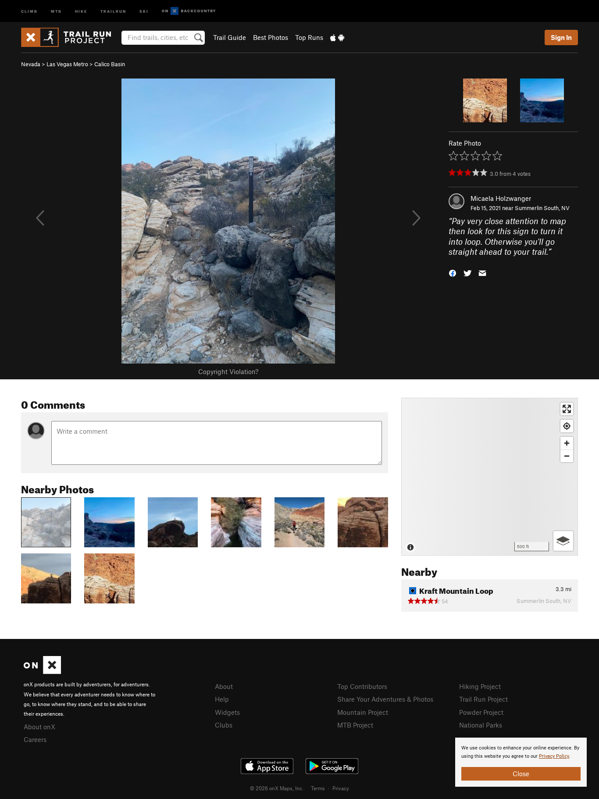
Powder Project (481, 712)
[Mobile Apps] (337, 37)
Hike (81, 11)
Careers (35, 739)
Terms (318, 788)
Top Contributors (362, 686)
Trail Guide (229, 37)
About (224, 686)
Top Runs (309, 37)
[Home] (70, 37)
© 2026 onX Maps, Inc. (276, 788)
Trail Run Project (483, 699)
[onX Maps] (42, 671)
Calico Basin (109, 64)
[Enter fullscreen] (566, 409)
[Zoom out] (566, 455)
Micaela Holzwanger (501, 198)
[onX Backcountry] (188, 11)
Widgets (227, 712)
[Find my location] (566, 426)
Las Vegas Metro (67, 64)
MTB (56, 11)
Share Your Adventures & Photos (385, 699)
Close (521, 774)
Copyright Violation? (228, 371)
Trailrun (113, 11)
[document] (521, 762)
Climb (29, 11)
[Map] (490, 476)
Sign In (561, 37)
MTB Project (355, 725)
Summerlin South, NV (542, 207)
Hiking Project (480, 686)
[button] (452, 272)
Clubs (223, 725)
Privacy (340, 788)
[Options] (563, 541)
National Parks (480, 725)
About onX (39, 727)
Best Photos (270, 37)
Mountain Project (362, 712)
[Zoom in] (566, 443)
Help (222, 699)
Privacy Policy (554, 756)
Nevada (30, 64)
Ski (144, 11)
